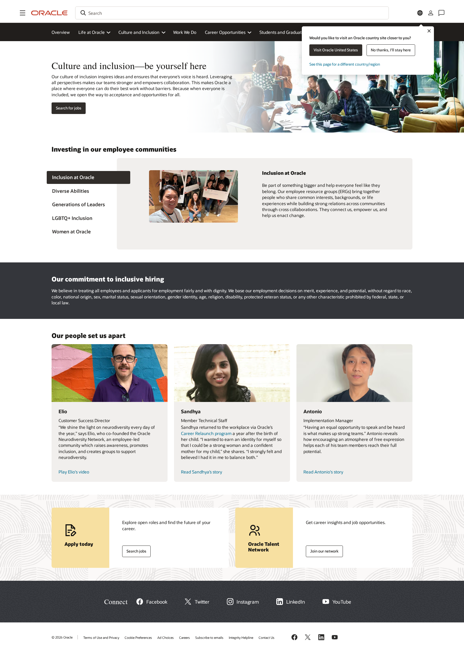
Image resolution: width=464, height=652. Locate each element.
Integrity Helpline (241, 637)
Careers (184, 637)
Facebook (156, 601)
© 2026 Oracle (62, 637)
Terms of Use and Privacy (101, 637)
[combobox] (232, 12)
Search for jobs (68, 108)
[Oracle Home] (49, 12)
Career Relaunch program (206, 433)
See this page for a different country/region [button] (344, 64)
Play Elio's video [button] (74, 472)
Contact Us (266, 637)
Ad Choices (165, 637)
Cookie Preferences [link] (138, 637)
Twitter (202, 601)
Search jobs (134, 550)
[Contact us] (441, 13)
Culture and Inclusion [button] (139, 32)
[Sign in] (430, 13)
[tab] (88, 177)
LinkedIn (295, 601)
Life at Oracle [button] (91, 32)
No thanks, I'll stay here (391, 49)
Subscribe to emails (209, 637)
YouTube (341, 601)
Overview (61, 32)
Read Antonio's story (323, 472)
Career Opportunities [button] (225, 32)
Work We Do (184, 32)
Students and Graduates (282, 32)
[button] (22, 13)
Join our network (322, 550)
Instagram (248, 601)
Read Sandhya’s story (201, 472)
